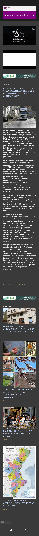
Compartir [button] (6, 282)
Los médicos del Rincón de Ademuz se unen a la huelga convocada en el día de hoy (18, 329)
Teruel (26, 285)
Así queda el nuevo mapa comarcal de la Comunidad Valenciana (18, 503)
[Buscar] (34, 3)
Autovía (11, 285)
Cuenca (16, 285)
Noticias (21, 285)
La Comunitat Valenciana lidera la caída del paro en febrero (18, 433)
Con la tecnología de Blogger (21, 529)
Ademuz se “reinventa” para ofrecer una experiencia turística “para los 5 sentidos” (18, 393)
